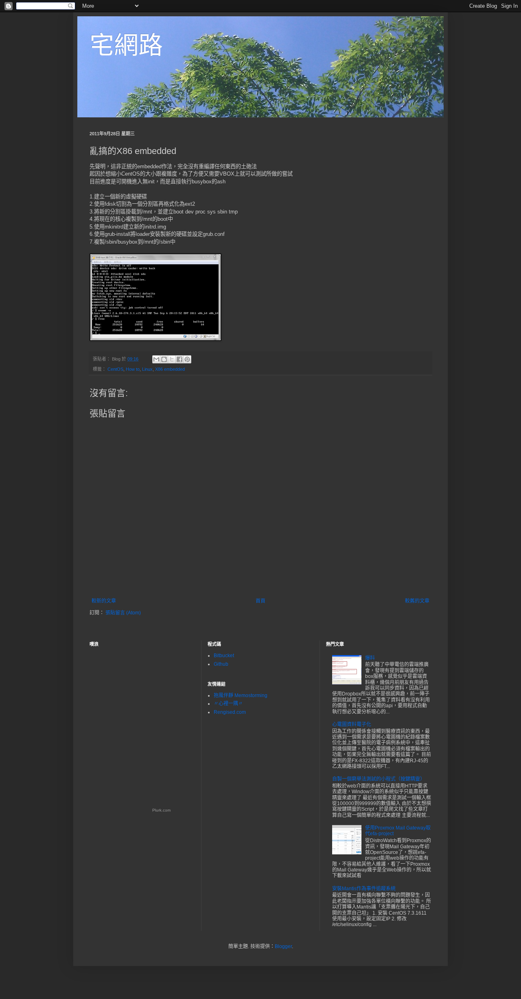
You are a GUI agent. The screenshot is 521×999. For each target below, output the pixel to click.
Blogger (283, 946)
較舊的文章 (417, 601)
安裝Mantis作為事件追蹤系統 (364, 888)
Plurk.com (161, 810)
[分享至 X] (172, 359)
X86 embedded (170, 369)
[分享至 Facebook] (179, 359)
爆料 (370, 658)
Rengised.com (230, 712)
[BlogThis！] (164, 359)
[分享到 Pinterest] (187, 359)
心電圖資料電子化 (351, 724)
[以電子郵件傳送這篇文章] (156, 359)
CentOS (115, 369)
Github (221, 664)
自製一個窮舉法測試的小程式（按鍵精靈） (378, 779)
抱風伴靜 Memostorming (240, 695)
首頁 (260, 601)
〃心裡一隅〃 (228, 703)
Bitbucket (224, 655)
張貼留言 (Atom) (123, 613)
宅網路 (126, 45)
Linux (147, 369)
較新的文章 (104, 601)
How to (133, 369)
